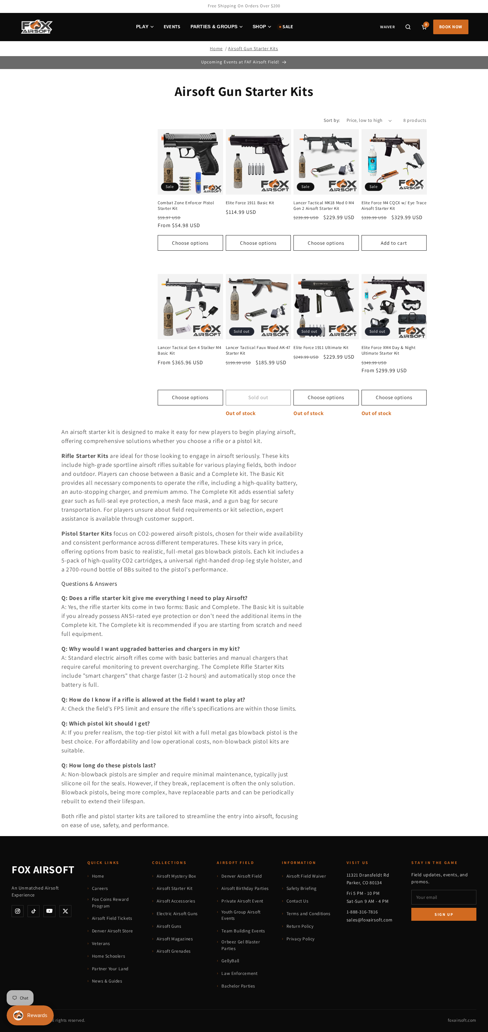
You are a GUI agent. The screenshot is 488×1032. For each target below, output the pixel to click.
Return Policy (300, 926)
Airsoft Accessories (176, 901)
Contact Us (297, 901)
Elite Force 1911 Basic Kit (250, 203)
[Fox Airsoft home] (36, 27)
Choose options (190, 243)
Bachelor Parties (238, 986)
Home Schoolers (108, 956)
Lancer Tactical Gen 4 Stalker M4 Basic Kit (189, 350)
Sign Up (444, 914)
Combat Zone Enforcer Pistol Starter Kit (186, 205)
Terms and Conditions (308, 913)
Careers (100, 888)
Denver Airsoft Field (241, 876)
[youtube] (49, 911)
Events (172, 27)
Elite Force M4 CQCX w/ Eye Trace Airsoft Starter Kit (394, 205)
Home (216, 48)
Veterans (101, 943)
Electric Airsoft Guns (177, 913)
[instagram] (18, 911)
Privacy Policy (300, 939)
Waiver (387, 26)
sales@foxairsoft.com (370, 920)
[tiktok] (34, 911)
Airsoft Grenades (174, 951)
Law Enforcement (239, 973)
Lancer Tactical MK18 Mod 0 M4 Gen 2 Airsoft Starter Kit (323, 205)
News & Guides (107, 981)
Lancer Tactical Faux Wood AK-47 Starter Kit (258, 350)
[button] (408, 27)
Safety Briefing (301, 888)
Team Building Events (243, 931)
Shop (259, 26)
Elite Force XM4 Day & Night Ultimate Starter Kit (389, 350)
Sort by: (332, 120)
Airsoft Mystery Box (176, 876)
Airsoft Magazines (175, 939)
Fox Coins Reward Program (110, 902)
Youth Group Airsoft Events (240, 915)
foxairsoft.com (462, 1020)
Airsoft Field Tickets (112, 918)
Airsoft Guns (169, 926)
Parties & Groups (214, 26)
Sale (288, 27)
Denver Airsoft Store (112, 931)
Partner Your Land (110, 969)
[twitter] (65, 911)
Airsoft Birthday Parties (245, 888)
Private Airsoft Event (242, 901)
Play (142, 26)
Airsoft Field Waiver (306, 876)
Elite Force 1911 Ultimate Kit (320, 347)
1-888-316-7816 (362, 912)
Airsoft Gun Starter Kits (253, 48)
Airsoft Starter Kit (174, 888)
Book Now (450, 27)
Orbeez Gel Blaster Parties (240, 945)
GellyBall (230, 961)
